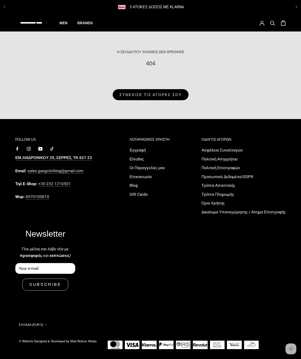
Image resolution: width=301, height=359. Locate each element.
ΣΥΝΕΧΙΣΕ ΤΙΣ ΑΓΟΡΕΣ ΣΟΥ (150, 95)
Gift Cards (139, 194)
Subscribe (45, 284)
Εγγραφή (138, 150)
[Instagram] (29, 148)
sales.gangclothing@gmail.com (55, 170)
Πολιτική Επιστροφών (221, 167)
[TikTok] (52, 148)
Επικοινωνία (141, 176)
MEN (63, 23)
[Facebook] (17, 148)
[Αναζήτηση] (272, 22)
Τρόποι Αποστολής (218, 185)
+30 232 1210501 (54, 183)
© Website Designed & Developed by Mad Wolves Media (57, 341)
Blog (134, 185)
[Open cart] (283, 23)
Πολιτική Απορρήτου (220, 159)
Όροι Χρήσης (213, 203)
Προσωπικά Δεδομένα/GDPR (227, 176)
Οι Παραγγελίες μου (147, 167)
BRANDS (85, 23)
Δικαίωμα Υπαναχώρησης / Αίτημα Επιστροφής (244, 212)
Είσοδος (137, 159)
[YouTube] (40, 148)
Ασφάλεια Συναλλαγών (222, 150)
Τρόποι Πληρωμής (218, 194)
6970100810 (37, 196)
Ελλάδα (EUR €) (31, 325)
